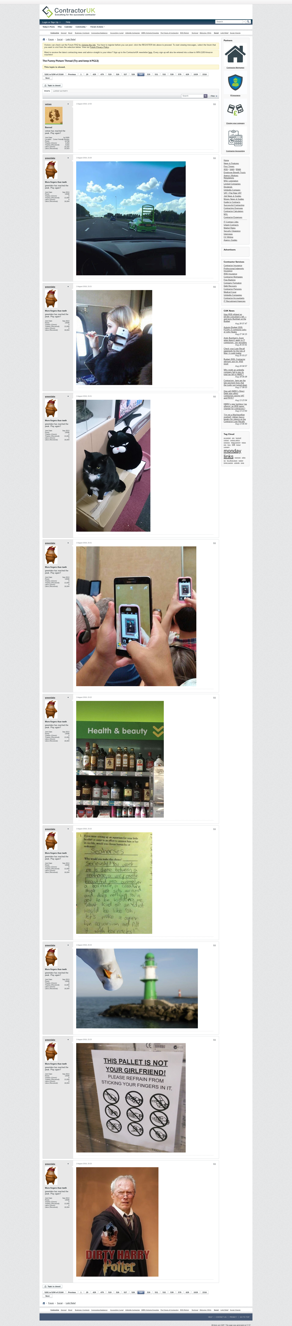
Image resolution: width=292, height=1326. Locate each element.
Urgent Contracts (231, 225)
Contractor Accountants (234, 298)
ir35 (233, 445)
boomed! (238, 438)
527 (125, 74)
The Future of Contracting (169, 33)
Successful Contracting (234, 205)
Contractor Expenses (233, 217)
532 (164, 74)
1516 (204, 74)
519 (109, 74)
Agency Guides (230, 240)
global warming (235, 442)
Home (226, 160)
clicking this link (89, 45)
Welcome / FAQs (205, 33)
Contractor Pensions (233, 289)
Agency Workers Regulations (231, 176)
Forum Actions (96, 27)
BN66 (238, 169)
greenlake (50, 158)
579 (179, 74)
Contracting (54, 33)
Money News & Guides (234, 199)
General (63, 33)
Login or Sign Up (50, 22)
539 (172, 74)
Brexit (70, 33)
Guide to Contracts (232, 202)
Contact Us (221, 1317)
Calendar (68, 27)
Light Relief (224, 33)
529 (141, 74)
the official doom (232, 460)
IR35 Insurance (230, 274)
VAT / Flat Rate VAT (233, 193)
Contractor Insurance (233, 265)
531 (156, 74)
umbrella (237, 463)
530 (148, 74)
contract (226, 440)
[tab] (47, 91)
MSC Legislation (231, 181)
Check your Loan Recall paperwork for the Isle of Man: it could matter (234, 350)
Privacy (233, 1317)
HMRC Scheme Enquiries (150, 33)
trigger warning (228, 463)
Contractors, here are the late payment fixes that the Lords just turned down (235, 382)
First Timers (229, 166)
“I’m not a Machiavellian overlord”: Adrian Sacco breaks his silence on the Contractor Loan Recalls (235, 418)
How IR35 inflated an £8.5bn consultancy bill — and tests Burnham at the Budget (235, 317)
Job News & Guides (232, 196)
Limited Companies (232, 184)
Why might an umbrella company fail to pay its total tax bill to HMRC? (234, 372)
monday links (232, 453)
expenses (227, 442)
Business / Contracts (82, 33)
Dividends (228, 187)
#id (214, 104)
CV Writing (228, 237)
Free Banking (229, 280)
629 (187, 74)
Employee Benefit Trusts (235, 172)
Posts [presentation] (47, 91)
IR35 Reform (184, 33)
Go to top (244, 1317)
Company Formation (233, 283)
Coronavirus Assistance (99, 33)
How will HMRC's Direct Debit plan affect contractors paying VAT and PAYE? (234, 394)
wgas (242, 463)
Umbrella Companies (132, 33)
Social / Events (235, 33)
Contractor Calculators (233, 211)
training (241, 460)
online (243, 457)
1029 (196, 74)
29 (87, 74)
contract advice (235, 440)
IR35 (226, 169)
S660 (232, 169)
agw (233, 438)
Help (68, 22)
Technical (195, 33)
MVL (226, 214)
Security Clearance (232, 231)
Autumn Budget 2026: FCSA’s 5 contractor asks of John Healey (235, 329)
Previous (72, 74)
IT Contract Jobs (231, 222)
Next (47, 78)
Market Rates (230, 228)
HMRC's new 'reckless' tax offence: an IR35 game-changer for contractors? (235, 406)
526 (117, 74)
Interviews (228, 234)
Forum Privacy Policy (99, 47)
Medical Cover (230, 292)
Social (216, 33)
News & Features (231, 163)
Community (81, 27)
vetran (48, 104)
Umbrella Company (232, 190)
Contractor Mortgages (233, 277)
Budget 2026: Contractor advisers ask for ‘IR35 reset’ (234, 361)
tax (225, 460)
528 (133, 74)
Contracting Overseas (233, 208)
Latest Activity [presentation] (60, 91)
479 (102, 74)
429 (94, 74)
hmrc (229, 445)
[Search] (248, 22)
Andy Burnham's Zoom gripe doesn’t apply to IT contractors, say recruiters (235, 340)
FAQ (59, 27)
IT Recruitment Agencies (234, 301)
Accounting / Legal (116, 33)
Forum (51, 39)
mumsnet (238, 457)
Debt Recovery (230, 286)
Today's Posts (49, 27)
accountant (227, 438)
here (150, 52)
